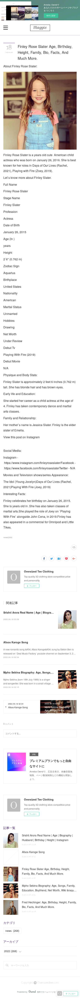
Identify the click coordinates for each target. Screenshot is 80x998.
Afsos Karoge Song (15, 642)
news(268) (7, 537)
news (12, 931)
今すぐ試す (51, 15)
